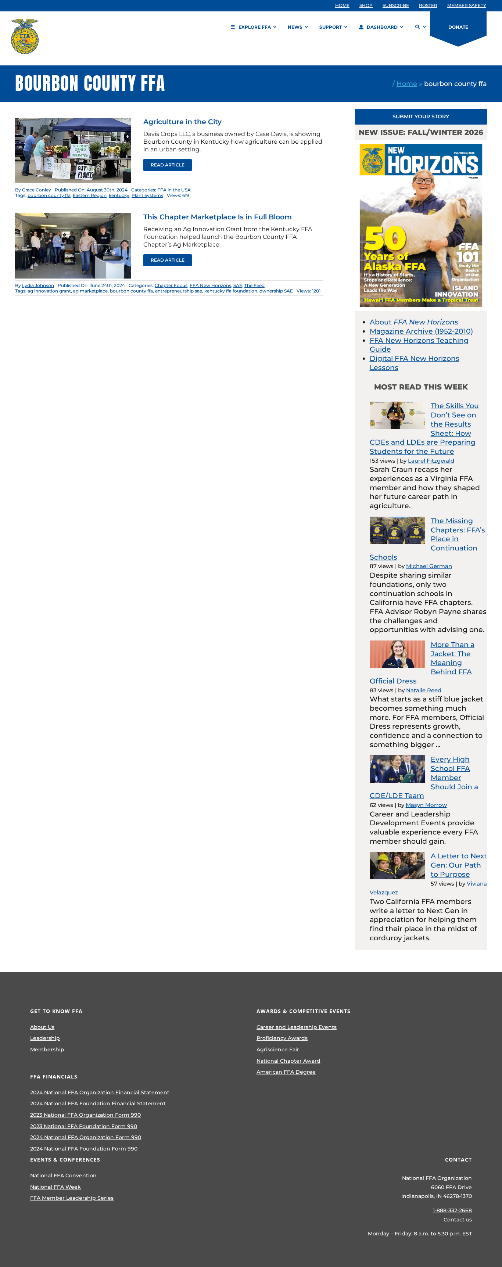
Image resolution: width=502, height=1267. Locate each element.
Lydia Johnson (38, 285)
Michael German (429, 566)
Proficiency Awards (282, 1038)
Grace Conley (36, 190)
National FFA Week (55, 1187)
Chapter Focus (171, 285)
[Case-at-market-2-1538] (73, 121)
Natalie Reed (423, 690)
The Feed (254, 285)
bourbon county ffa (49, 195)
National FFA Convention (63, 1175)
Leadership (45, 1038)
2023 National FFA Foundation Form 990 (83, 1126)
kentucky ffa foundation (230, 291)
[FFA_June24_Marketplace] (73, 216)
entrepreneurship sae (178, 291)
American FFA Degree (286, 1072)
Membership (47, 1049)
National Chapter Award (288, 1061)
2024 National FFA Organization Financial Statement (99, 1092)
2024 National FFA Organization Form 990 (85, 1137)
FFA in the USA (174, 190)
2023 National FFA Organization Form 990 (85, 1115)
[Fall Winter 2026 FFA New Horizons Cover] (421, 143)
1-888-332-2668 (452, 1210)
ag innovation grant (49, 291)
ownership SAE (276, 291)
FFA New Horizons (210, 285)
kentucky (119, 195)
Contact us (458, 1219)
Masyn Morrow (426, 804)
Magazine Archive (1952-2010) (421, 331)
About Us (42, 1027)
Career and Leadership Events (297, 1027)
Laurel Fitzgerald (431, 460)
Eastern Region (90, 195)
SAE (237, 285)
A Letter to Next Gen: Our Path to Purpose (459, 865)
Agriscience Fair (278, 1049)
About (414, 322)
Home (407, 83)
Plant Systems (147, 195)
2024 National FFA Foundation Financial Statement (98, 1103)
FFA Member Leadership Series (72, 1198)
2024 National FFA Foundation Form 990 (83, 1148)
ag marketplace (90, 291)
